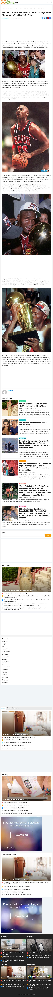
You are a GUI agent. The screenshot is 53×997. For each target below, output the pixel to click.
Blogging (4, 644)
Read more (37, 501)
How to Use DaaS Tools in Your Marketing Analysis (13, 984)
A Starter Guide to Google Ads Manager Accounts (15, 807)
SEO (3, 664)
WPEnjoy (33, 994)
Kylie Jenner (5, 654)
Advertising (4, 641)
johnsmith (12, 18)
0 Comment (24, 18)
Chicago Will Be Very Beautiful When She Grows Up (15, 593)
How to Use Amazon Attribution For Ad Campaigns (40, 955)
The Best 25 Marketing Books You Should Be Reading (16, 810)
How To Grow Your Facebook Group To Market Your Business (18, 748)
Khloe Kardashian (6, 651)
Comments (12, 708)
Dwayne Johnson (6, 649)
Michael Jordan (5, 662)
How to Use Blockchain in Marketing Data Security (13, 986)
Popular (3, 708)
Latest (7, 708)
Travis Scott (5, 677)
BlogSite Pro (24, 994)
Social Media (5, 669)
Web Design (5, 682)
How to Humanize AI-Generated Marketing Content (15, 802)
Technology (4, 672)
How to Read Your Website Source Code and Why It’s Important (18, 813)
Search (3, 532)
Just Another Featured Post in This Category (14, 745)
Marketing (4, 659)
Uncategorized (8, 8)
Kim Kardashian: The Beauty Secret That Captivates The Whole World (19, 737)
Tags (17, 708)
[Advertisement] (26, 30)
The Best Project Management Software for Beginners (16, 805)
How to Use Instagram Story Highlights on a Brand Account (17, 742)
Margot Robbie (5, 656)
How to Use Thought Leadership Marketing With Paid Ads (17, 740)
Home (3, 8)
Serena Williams (6, 667)
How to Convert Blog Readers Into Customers (39, 957)
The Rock (4, 674)
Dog (3, 646)
